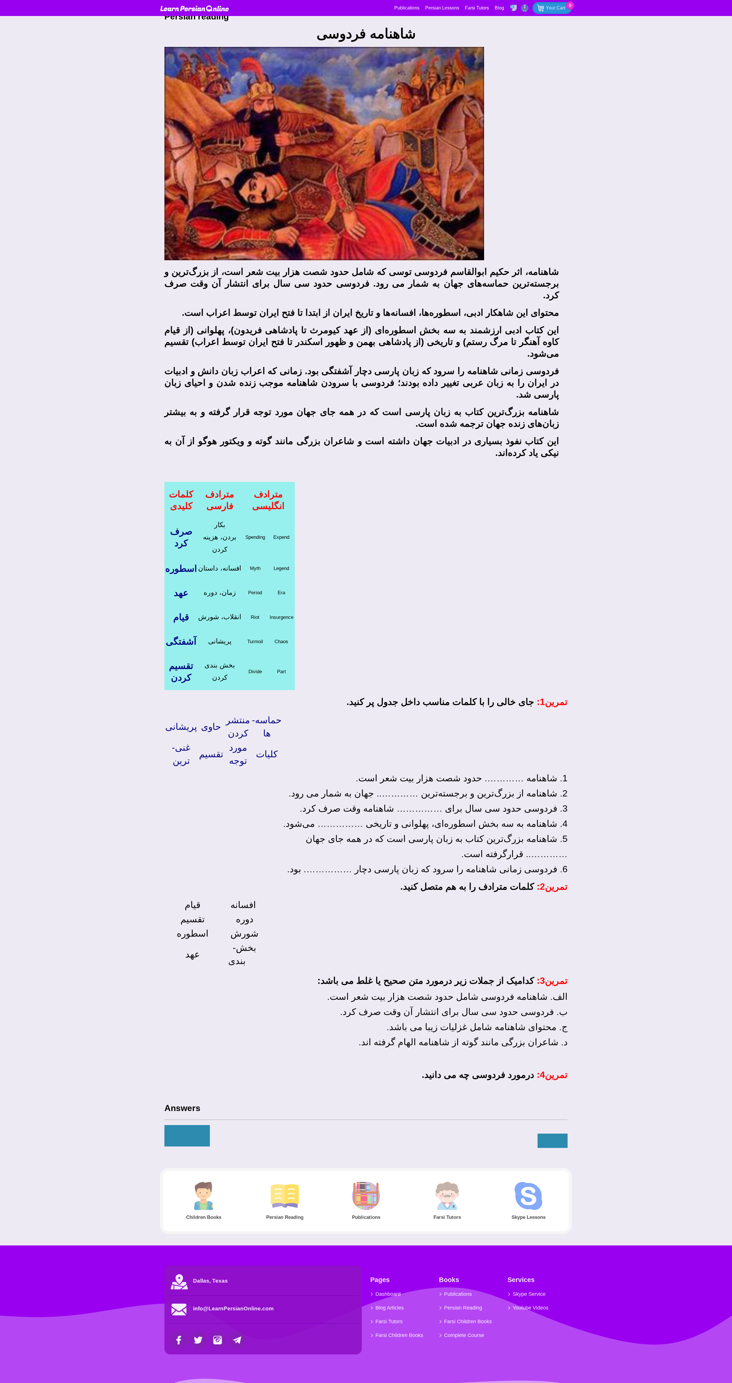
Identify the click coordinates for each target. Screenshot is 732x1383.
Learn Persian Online (194, 8)
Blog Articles (389, 1308)
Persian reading (197, 16)
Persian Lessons (442, 7)
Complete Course (464, 1335)
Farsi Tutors (477, 7)
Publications (406, 7)
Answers (182, 1108)
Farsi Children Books (399, 1335)
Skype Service (529, 1294)
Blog (499, 7)
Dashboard (388, 1294)
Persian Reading (463, 1308)
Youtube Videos (530, 1308)
